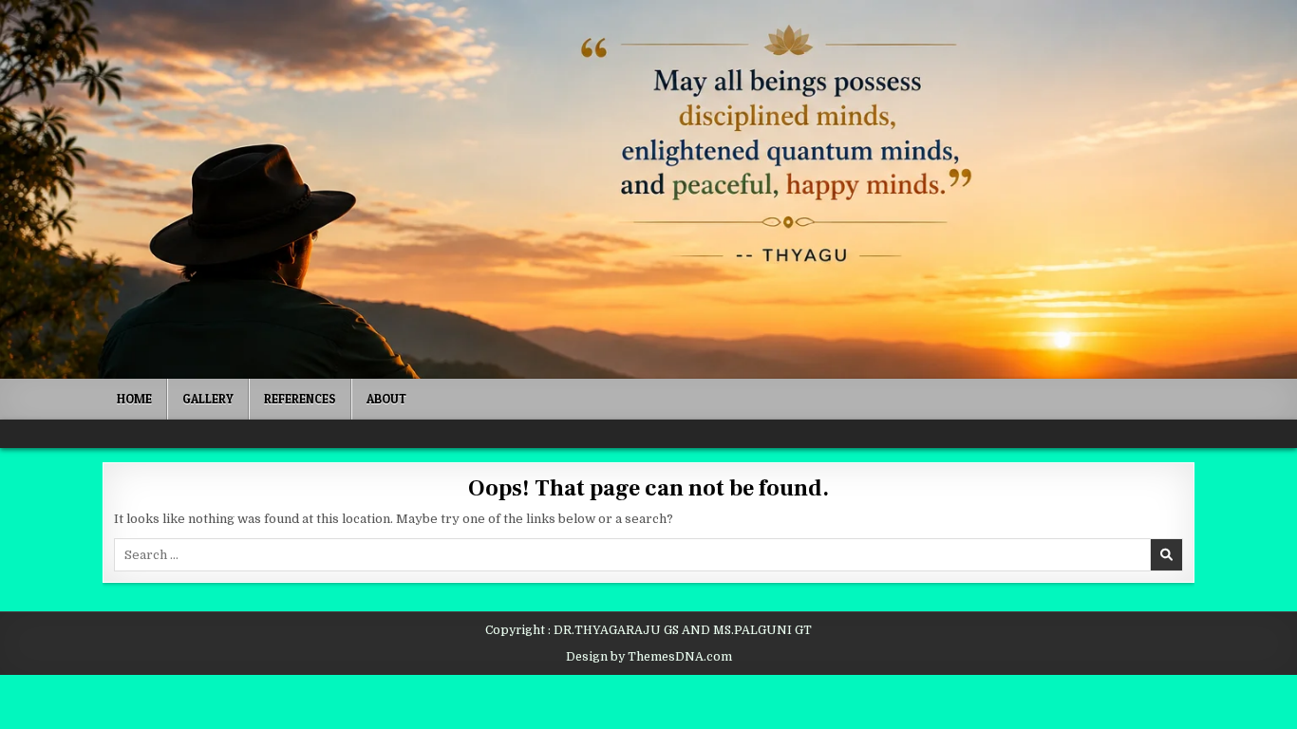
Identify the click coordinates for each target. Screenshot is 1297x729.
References (300, 398)
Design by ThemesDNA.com (649, 657)
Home (134, 398)
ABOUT (386, 398)
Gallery (208, 398)
